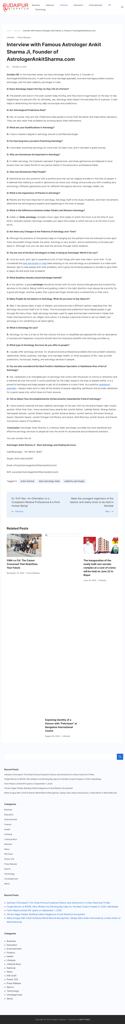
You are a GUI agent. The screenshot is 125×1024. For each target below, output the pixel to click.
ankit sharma (27, 481)
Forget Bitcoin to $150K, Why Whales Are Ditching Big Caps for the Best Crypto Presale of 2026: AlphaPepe (52, 779)
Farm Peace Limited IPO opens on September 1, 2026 (28, 784)
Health (7, 829)
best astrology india (49, 481)
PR (109, 5)
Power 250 (9, 859)
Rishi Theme (84, 1019)
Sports (7, 869)
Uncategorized (11, 879)
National (50, 5)
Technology (40, 9)
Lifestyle (64, 5)
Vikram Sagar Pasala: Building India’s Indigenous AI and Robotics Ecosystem (38, 788)
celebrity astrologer (74, 481)
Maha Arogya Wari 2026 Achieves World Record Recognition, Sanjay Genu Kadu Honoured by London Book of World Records (60, 793)
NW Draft (8, 854)
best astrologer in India (35, 263)
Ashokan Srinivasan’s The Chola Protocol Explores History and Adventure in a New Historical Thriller (49, 774)
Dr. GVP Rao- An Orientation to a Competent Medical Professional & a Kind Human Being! (36, 502)
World (7, 884)
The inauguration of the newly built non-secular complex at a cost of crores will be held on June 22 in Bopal (99, 568)
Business (36, 5)
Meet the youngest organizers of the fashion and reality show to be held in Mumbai (91, 502)
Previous (19, 511)
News (6, 849)
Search (120, 757)
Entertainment (95, 5)
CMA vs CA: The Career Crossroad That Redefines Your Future (22, 564)
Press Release (24, 37)
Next (107, 511)
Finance (7, 824)
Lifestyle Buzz (10, 839)
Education (78, 5)
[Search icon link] (121, 7)
